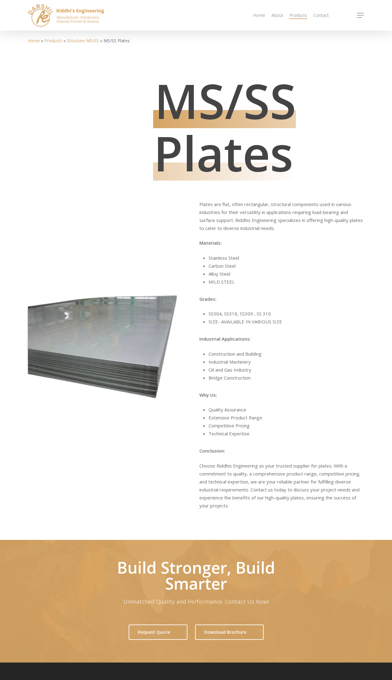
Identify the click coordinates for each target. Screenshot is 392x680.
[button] (360, 15)
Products (53, 41)
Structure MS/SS (83, 41)
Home (34, 41)
